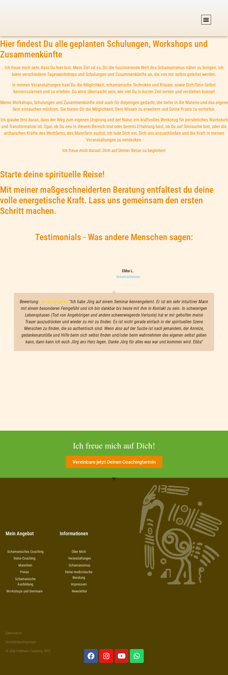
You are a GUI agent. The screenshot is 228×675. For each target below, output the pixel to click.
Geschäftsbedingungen (21, 642)
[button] (206, 20)
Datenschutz (14, 633)
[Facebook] (91, 656)
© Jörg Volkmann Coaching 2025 (28, 651)
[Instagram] (106, 656)
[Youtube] (121, 656)
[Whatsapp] (137, 656)
